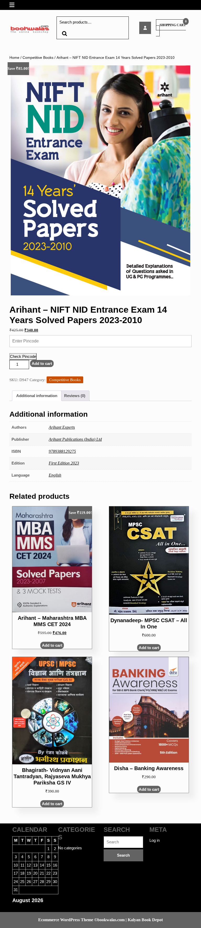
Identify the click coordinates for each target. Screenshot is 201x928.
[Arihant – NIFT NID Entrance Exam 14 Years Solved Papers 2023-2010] (145, 28)
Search (64, 33)
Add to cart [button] (52, 645)
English (55, 475)
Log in (154, 840)
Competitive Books (38, 58)
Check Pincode (23, 356)
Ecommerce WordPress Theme (65, 920)
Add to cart (42, 363)
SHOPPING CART (173, 25)
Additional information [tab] (36, 395)
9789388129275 (62, 451)
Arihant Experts (62, 427)
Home (14, 58)
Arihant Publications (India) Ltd (75, 439)
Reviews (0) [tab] (74, 395)
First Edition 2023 (64, 463)
